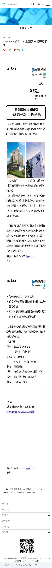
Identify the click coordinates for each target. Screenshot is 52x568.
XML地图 (35, 561)
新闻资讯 (6, 515)
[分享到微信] (19, 50)
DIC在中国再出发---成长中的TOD (24, 492)
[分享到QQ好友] (22, 50)
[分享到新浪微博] (15, 50)
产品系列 (6, 509)
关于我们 (6, 504)
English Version (35, 565)
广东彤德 (24, 565)
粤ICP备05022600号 (23, 561)
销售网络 (6, 521)
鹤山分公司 (16, 565)
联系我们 (6, 532)
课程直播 (6, 526)
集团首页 (39, 4)
